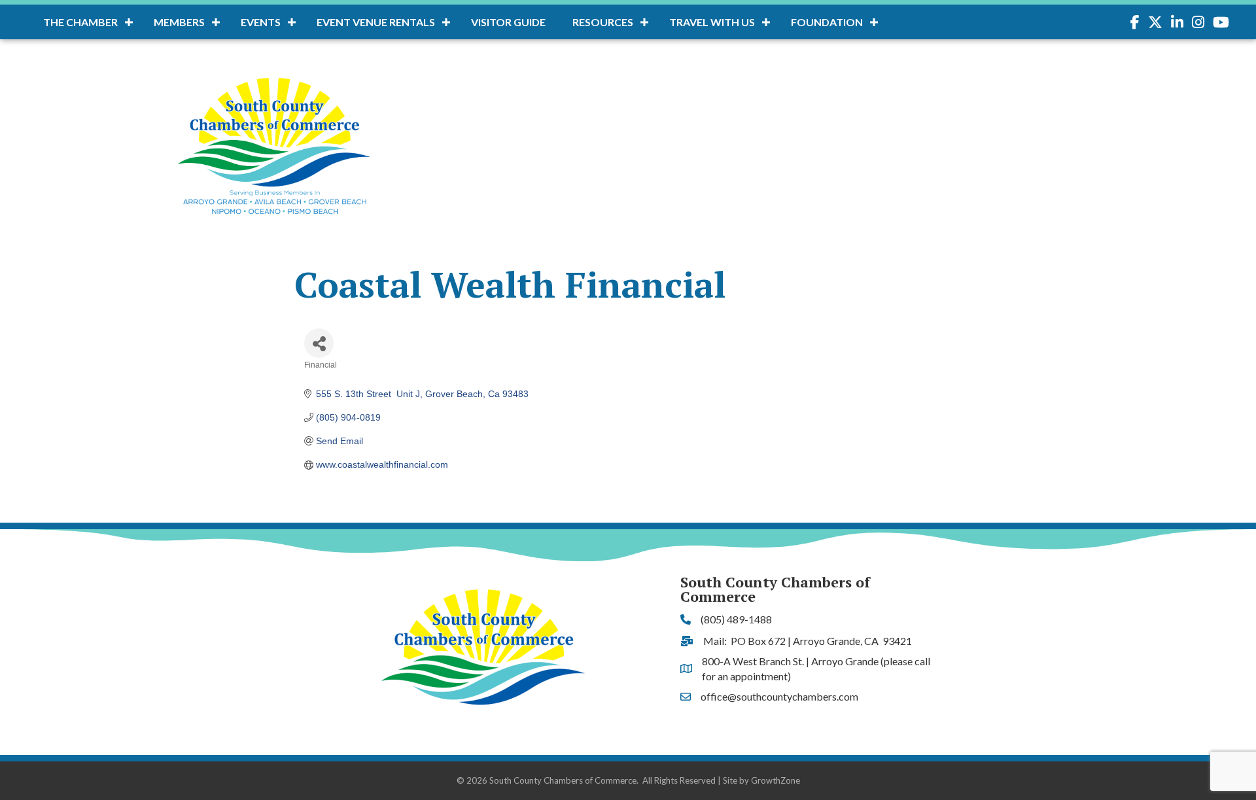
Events (261, 22)
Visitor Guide (508, 22)
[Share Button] (319, 343)
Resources (602, 22)
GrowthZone (775, 780)
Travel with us (712, 22)
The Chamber (80, 22)
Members (179, 22)
